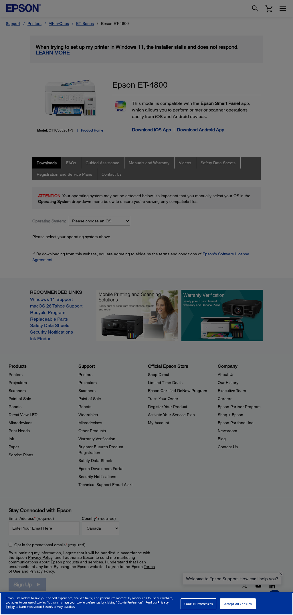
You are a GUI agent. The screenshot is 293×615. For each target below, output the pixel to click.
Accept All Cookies (238, 604)
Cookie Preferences (198, 604)
